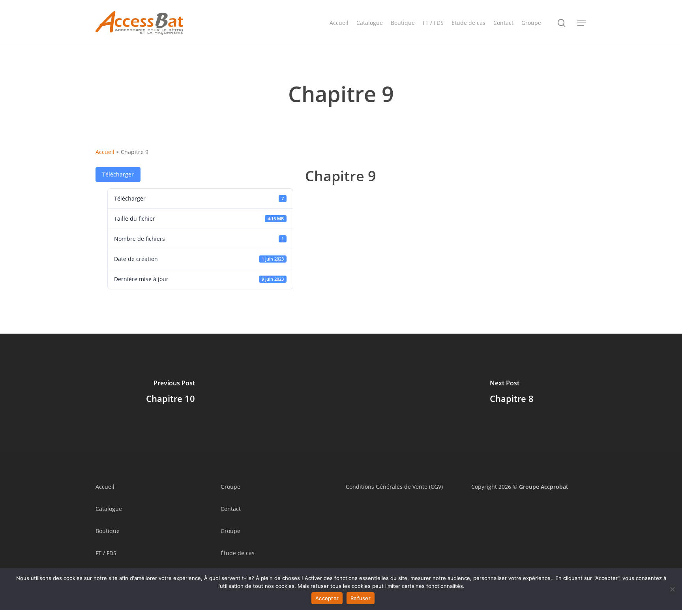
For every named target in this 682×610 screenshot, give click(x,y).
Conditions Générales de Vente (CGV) (394, 486)
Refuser (360, 598)
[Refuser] (672, 589)
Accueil (105, 152)
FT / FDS (106, 553)
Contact (231, 508)
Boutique (108, 531)
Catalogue (109, 508)
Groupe (230, 486)
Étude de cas (238, 553)
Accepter (327, 598)
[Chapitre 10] (170, 393)
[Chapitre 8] (511, 393)
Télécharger (118, 174)
